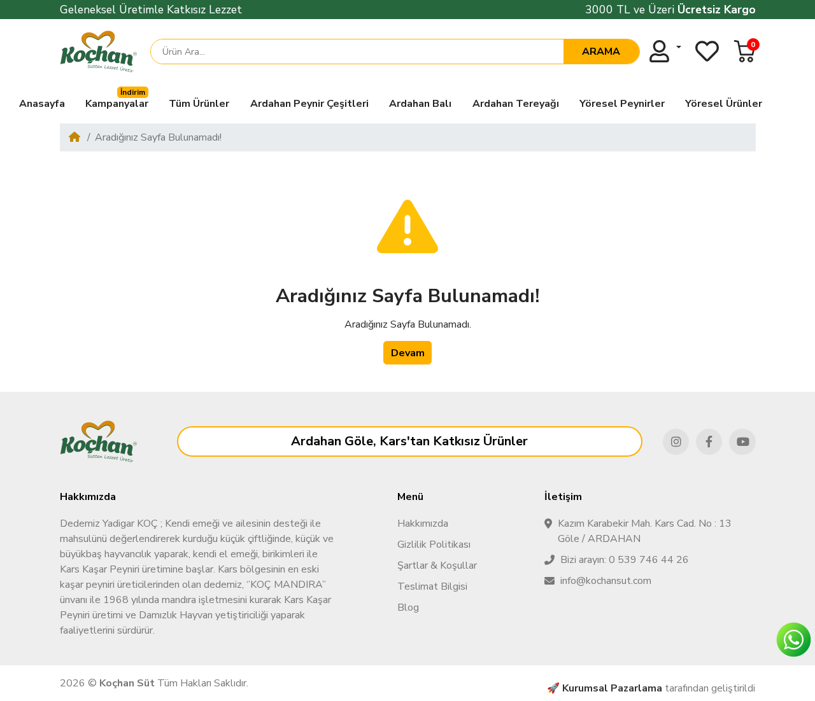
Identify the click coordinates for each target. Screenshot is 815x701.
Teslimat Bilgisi (432, 586)
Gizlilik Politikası (434, 545)
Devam (408, 353)
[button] (745, 51)
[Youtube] (742, 442)
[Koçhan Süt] (98, 52)
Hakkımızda (422, 524)
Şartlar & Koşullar (437, 566)
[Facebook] (709, 442)
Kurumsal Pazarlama (612, 688)
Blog (408, 607)
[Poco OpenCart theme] (98, 441)
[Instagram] (676, 442)
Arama (601, 52)
